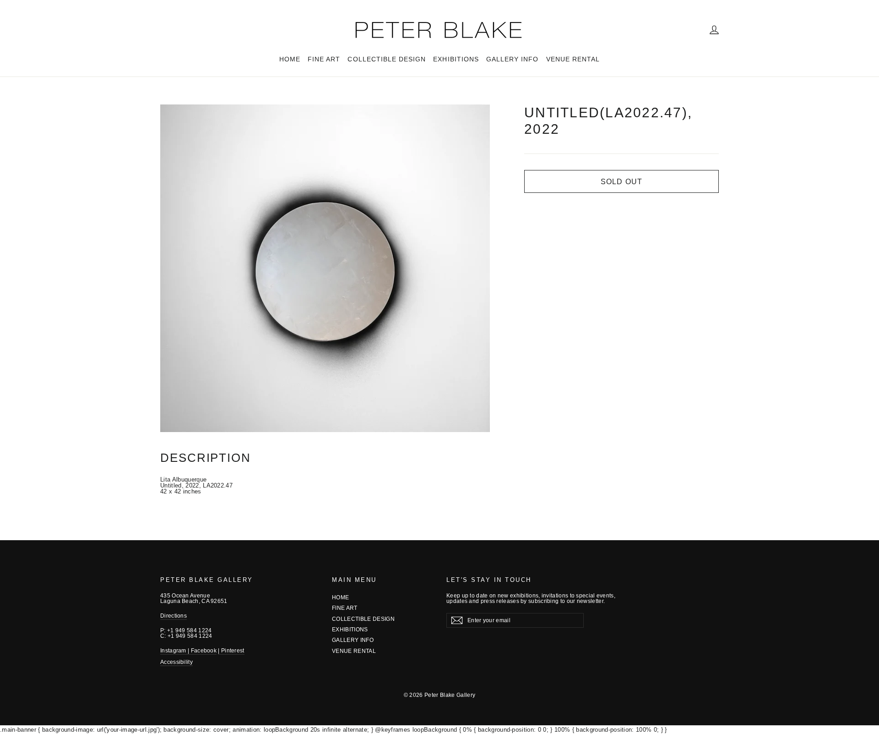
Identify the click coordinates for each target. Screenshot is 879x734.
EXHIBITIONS (456, 59)
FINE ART (324, 59)
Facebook (204, 650)
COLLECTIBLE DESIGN (386, 59)
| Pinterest (231, 650)
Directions (173, 616)
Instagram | (175, 650)
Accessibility (176, 662)
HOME (289, 59)
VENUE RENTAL (573, 59)
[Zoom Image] (325, 268)
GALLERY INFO (512, 59)
